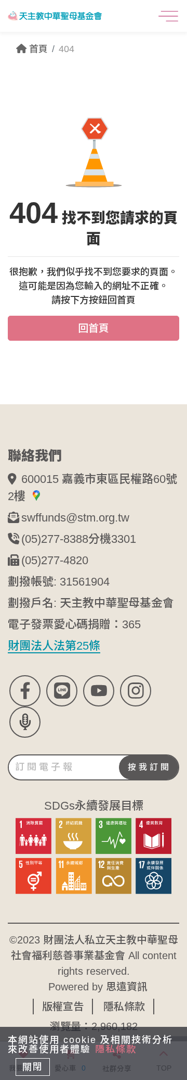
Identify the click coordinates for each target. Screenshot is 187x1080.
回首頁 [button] (93, 328)
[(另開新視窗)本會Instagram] (135, 690)
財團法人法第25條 (54, 645)
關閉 (32, 1067)
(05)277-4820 (54, 560)
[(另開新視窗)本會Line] (61, 690)
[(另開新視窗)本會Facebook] (25, 690)
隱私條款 (124, 1006)
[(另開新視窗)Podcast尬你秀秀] (25, 722)
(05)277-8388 (54, 538)
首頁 (37, 49)
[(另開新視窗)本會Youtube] (98, 690)
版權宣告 (63, 1006)
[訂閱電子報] (93, 767)
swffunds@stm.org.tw (75, 517)
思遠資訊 (127, 986)
